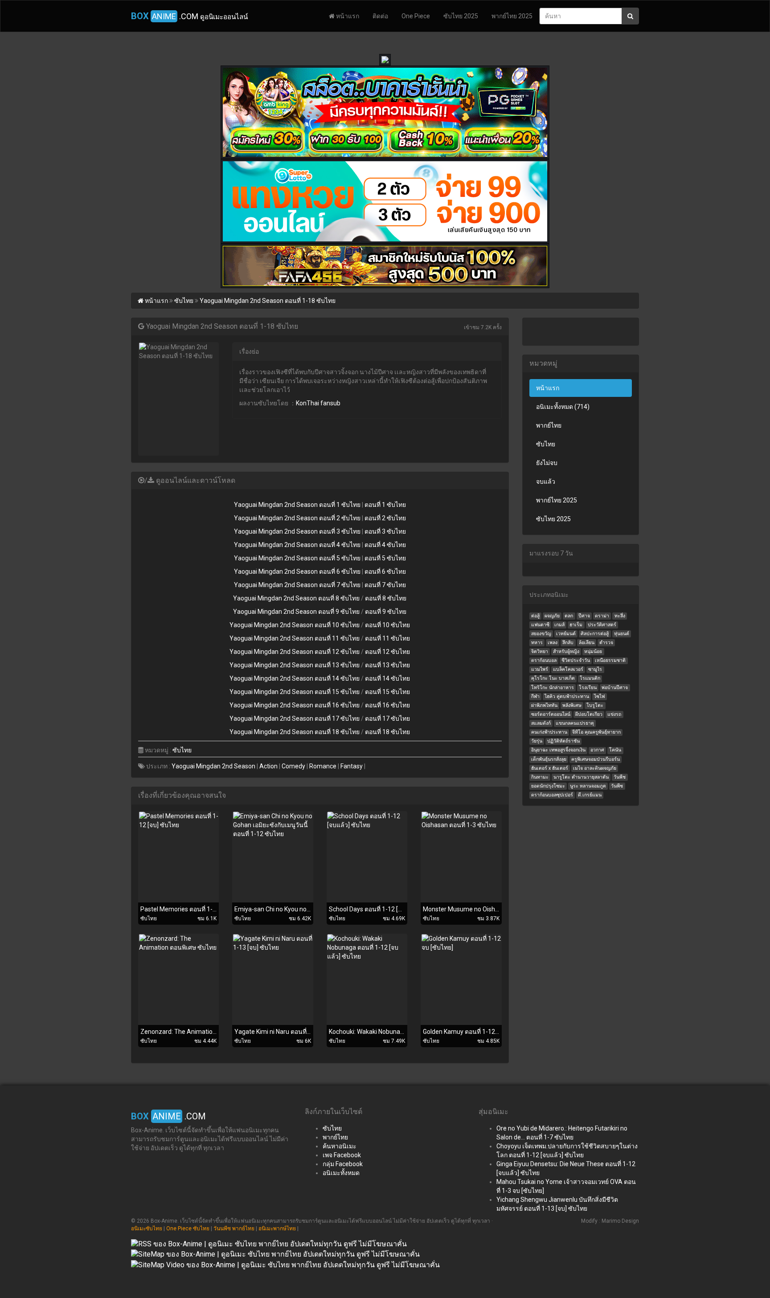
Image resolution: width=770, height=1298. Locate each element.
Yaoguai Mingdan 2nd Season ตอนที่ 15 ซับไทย (294, 691)
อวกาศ (597, 750)
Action (268, 766)
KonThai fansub (318, 403)
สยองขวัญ (541, 634)
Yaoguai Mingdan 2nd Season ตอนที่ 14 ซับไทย (294, 678)
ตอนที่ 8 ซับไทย (385, 598)
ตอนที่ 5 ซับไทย (385, 558)
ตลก (569, 616)
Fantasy (351, 766)
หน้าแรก (347, 16)
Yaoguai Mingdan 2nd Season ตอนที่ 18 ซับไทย (294, 731)
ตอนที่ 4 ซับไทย (385, 544)
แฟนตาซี (540, 625)
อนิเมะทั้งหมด (341, 1172)
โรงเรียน (588, 687)
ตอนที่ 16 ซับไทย (387, 705)
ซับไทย (182, 750)
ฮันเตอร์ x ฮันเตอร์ (549, 768)
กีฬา (535, 696)
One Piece (415, 16)
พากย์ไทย (548, 425)
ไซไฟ (599, 696)
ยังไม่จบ (546, 462)
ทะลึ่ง (619, 616)
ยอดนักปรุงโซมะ (548, 786)
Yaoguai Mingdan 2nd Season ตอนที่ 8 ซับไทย (296, 598)
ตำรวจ (606, 642)
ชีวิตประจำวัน (575, 660)
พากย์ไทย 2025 (511, 16)
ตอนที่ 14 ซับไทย (387, 678)
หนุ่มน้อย (593, 651)
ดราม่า (602, 616)
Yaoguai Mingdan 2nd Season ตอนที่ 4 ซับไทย (297, 544)
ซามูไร (595, 669)
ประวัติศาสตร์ (602, 625)
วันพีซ (617, 786)
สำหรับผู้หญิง (566, 651)
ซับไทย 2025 (460, 16)
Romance (322, 766)
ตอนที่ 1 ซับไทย (385, 504)
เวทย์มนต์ (566, 634)
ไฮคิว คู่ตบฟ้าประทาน (567, 696)
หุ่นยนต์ (621, 634)
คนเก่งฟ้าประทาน (549, 732)
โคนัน (615, 750)
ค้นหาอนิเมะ (339, 1146)
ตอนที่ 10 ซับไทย (387, 625)
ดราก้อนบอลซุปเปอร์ (552, 795)
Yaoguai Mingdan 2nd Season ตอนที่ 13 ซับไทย (294, 665)
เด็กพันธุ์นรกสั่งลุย (548, 759)
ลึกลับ (567, 642)
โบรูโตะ (594, 705)
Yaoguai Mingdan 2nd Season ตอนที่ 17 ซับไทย (294, 718)
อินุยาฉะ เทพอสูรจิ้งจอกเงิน (558, 750)
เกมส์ (559, 625)
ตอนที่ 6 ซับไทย (385, 571)
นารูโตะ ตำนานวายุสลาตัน (581, 777)
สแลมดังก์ (541, 723)
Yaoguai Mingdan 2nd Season (213, 766)
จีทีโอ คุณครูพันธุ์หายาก (596, 732)
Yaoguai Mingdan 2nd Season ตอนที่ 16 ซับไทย (294, 705)
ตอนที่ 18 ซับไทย (387, 731)
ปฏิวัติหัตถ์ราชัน (563, 741)
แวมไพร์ (539, 669)
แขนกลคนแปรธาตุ (575, 723)
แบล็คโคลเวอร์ (568, 669)
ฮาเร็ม (575, 625)
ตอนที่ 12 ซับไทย (387, 651)
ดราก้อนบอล (544, 660)
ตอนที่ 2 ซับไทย (385, 518)
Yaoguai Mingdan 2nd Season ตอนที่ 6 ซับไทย (297, 571)
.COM (189, 16)
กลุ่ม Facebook (343, 1163)
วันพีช (620, 777)
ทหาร (537, 642)
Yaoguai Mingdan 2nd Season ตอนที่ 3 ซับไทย (297, 531)
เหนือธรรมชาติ (610, 660)
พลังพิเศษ (572, 705)
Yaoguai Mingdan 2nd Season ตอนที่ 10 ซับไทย (294, 625)
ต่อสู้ (535, 616)
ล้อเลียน (586, 642)
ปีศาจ (584, 616)
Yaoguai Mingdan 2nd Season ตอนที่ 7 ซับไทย (297, 584)
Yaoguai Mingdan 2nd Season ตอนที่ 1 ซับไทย (297, 504)
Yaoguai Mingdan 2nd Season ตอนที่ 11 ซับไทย (294, 638)
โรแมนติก (590, 678)
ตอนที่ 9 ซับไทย (385, 611)
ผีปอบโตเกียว (588, 714)
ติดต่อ (380, 16)
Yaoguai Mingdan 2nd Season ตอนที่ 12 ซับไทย (294, 651)
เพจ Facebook (342, 1155)
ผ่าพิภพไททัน (544, 705)
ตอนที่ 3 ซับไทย (385, 531)
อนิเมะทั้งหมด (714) (563, 406)
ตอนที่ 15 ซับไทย (387, 691)
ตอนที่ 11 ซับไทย (387, 638)
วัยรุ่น (536, 741)
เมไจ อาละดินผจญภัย (594, 768)
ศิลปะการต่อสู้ (595, 634)
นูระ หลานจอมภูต (588, 786)
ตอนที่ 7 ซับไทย (385, 584)
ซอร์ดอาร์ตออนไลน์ (550, 714)
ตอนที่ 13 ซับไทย (387, 665)
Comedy (293, 766)
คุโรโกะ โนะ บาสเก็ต (553, 678)
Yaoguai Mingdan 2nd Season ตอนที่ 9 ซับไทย (296, 611)
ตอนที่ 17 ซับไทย (387, 718)
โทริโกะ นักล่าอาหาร (552, 687)
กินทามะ (540, 777)
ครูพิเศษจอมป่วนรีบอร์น (595, 759)
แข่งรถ (614, 714)
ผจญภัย (552, 616)
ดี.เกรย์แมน (590, 795)
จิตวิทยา (539, 651)
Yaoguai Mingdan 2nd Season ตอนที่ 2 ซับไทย (297, 518)
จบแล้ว (545, 481)
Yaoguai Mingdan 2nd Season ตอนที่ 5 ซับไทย (297, 558)
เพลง (552, 642)
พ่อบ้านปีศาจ (615, 687)
